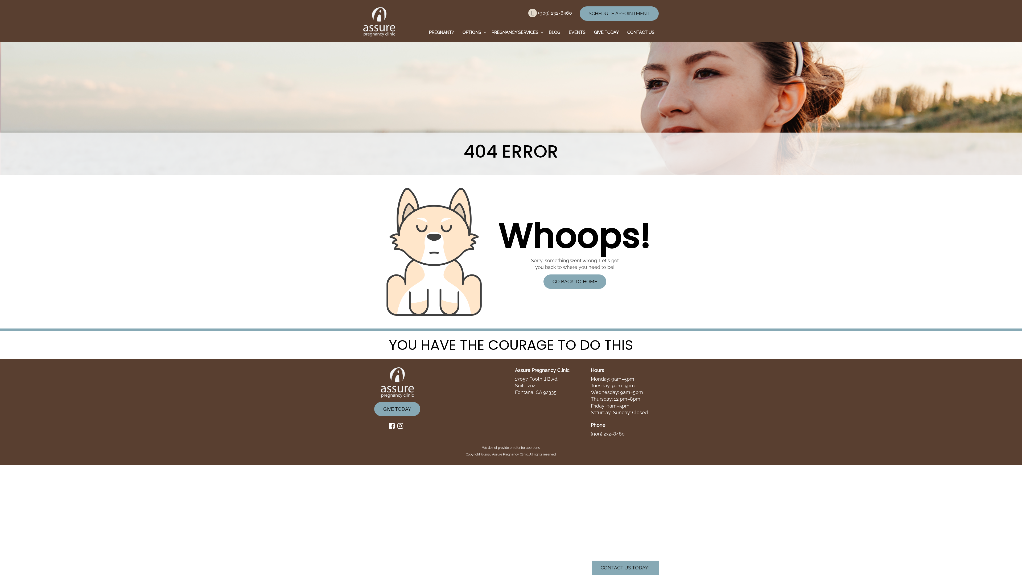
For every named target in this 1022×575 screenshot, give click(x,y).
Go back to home (575, 281)
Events (577, 32)
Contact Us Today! (625, 567)
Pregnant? (441, 32)
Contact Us (640, 32)
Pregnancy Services (515, 32)
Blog (554, 32)
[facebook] (393, 426)
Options (472, 32)
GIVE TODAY (606, 32)
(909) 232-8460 (555, 13)
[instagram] (401, 426)
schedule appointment (619, 13)
